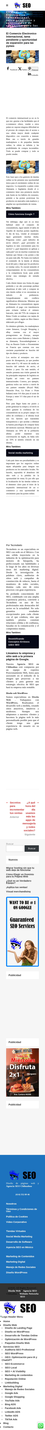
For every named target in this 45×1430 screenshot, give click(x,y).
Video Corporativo (16, 1222)
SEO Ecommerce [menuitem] (14, 1364)
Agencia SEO (30, 1290)
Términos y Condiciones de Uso (21, 1210)
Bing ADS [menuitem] (10, 1404)
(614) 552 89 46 (23, 1194)
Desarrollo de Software (19, 1242)
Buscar (10, 844)
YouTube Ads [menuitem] (12, 1400)
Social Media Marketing (19, 1236)
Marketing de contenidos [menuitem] (19, 1375)
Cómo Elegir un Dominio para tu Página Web (20, 875)
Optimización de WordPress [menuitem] (20, 1339)
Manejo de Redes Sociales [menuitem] (19, 1389)
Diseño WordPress (16, 1272)
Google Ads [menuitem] (11, 1393)
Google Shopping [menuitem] (14, 1397)
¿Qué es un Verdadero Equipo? (18, 882)
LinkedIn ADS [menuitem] (12, 1412)
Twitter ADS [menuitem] (11, 1415)
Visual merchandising (18, 892)
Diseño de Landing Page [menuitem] (18, 1328)
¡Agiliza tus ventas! (17, 887)
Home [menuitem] (6, 1321)
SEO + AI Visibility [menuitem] (15, 1371)
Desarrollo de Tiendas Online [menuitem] (21, 1335)
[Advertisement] (22, 100)
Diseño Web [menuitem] (10, 1325)
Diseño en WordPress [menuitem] (17, 1331)
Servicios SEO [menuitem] (11, 1346)
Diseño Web (14, 1290)
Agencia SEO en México (19, 1247)
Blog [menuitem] (6, 1423)
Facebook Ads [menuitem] (13, 1408)
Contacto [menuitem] (8, 1427)
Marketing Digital (15, 1261)
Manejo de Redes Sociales (21, 1267)
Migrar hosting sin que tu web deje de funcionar (20, 869)
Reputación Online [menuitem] (15, 1379)
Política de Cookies (17, 1216)
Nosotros (11, 1203)
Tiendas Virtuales (16, 1231)
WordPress (12, 702)
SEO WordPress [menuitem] (14, 1353)
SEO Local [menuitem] (11, 1367)
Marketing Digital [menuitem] (12, 1386)
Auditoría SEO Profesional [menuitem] (20, 1349)
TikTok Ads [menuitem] (11, 1419)
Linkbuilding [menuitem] (12, 1382)
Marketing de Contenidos (20, 1256)
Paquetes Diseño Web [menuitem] (17, 1343)
